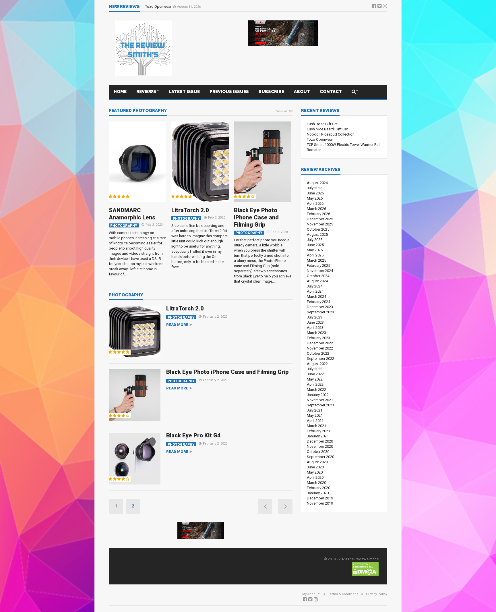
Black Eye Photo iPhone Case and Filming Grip (256, 217)
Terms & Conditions (343, 594)
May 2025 (315, 250)
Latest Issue (184, 91)
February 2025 (318, 265)
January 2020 (318, 493)
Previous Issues (229, 91)
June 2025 (315, 245)
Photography (123, 225)
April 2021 (315, 420)
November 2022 (320, 348)
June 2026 (315, 193)
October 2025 (318, 229)
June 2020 (315, 467)
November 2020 (320, 446)
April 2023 (315, 327)
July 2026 (314, 188)
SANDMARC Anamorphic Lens (132, 214)
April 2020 (315, 477)
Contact (331, 91)
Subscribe (271, 91)
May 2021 (315, 415)
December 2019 (320, 498)
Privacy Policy (376, 594)
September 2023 (320, 312)
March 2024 (316, 296)
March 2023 (316, 333)
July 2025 (314, 240)
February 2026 (318, 214)
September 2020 (320, 457)
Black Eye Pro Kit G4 (193, 435)
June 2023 (315, 322)
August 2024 (317, 281)
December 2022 (320, 343)
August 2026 (317, 183)
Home (120, 91)
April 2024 (315, 291)
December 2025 (320, 219)
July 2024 (314, 286)
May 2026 (315, 198)
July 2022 (314, 369)
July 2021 (314, 410)
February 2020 (318, 488)
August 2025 (317, 234)
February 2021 (318, 431)
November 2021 (320, 400)
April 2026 (315, 203)
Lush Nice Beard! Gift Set (327, 129)
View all (282, 111)
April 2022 (315, 384)
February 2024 (318, 302)
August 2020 (317, 462)
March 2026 (316, 208)
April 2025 (315, 255)
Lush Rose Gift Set (322, 124)
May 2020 (315, 472)
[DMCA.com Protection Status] (365, 568)
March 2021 (316, 426)
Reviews (146, 91)
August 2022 (317, 364)
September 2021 (320, 405)
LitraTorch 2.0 (190, 210)
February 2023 (318, 338)
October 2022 (318, 353)
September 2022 (320, 358)
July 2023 (314, 317)
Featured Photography (138, 111)
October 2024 (318, 276)
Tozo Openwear (158, 6)
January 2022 (318, 395)
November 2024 (320, 271)
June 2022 (315, 374)
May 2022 (315, 379)
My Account (311, 594)
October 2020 (318, 451)
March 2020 (316, 482)
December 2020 (320, 441)
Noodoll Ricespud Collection (330, 134)
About (302, 91)
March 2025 (316, 260)
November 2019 (320, 503)
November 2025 (320, 224)
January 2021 (318, 436)
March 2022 (316, 389)
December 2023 (320, 307)
